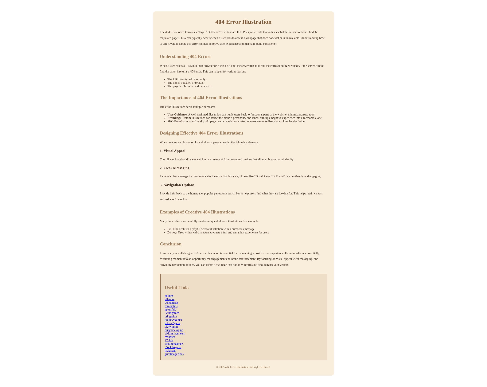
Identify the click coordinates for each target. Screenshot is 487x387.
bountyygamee (173, 319)
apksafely (170, 309)
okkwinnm (171, 326)
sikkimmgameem (175, 333)
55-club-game (173, 347)
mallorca (170, 336)
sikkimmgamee (174, 343)
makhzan (170, 350)
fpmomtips (171, 306)
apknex (169, 295)
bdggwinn (171, 316)
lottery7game (172, 323)
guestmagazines (174, 354)
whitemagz (171, 302)
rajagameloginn (174, 330)
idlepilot (169, 299)
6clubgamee (172, 313)
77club (169, 340)
